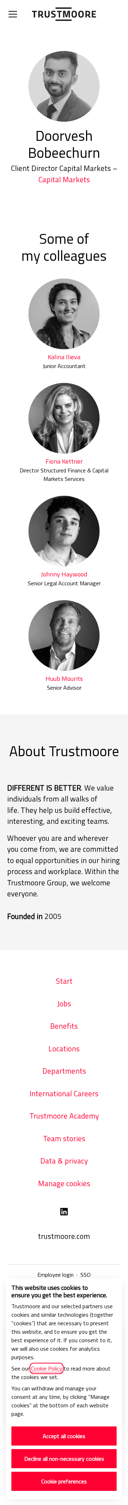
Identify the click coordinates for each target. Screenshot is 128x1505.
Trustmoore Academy (64, 1115)
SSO (85, 1274)
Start (64, 981)
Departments (64, 1070)
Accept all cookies (64, 1436)
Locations (64, 1048)
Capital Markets (64, 179)
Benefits (64, 1026)
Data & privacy (64, 1160)
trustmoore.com (64, 1236)
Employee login (55, 1274)
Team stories (64, 1138)
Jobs (64, 1003)
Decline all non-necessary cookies (64, 1458)
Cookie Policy (46, 1368)
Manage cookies (64, 1183)
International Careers (64, 1093)
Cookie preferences (64, 1481)
